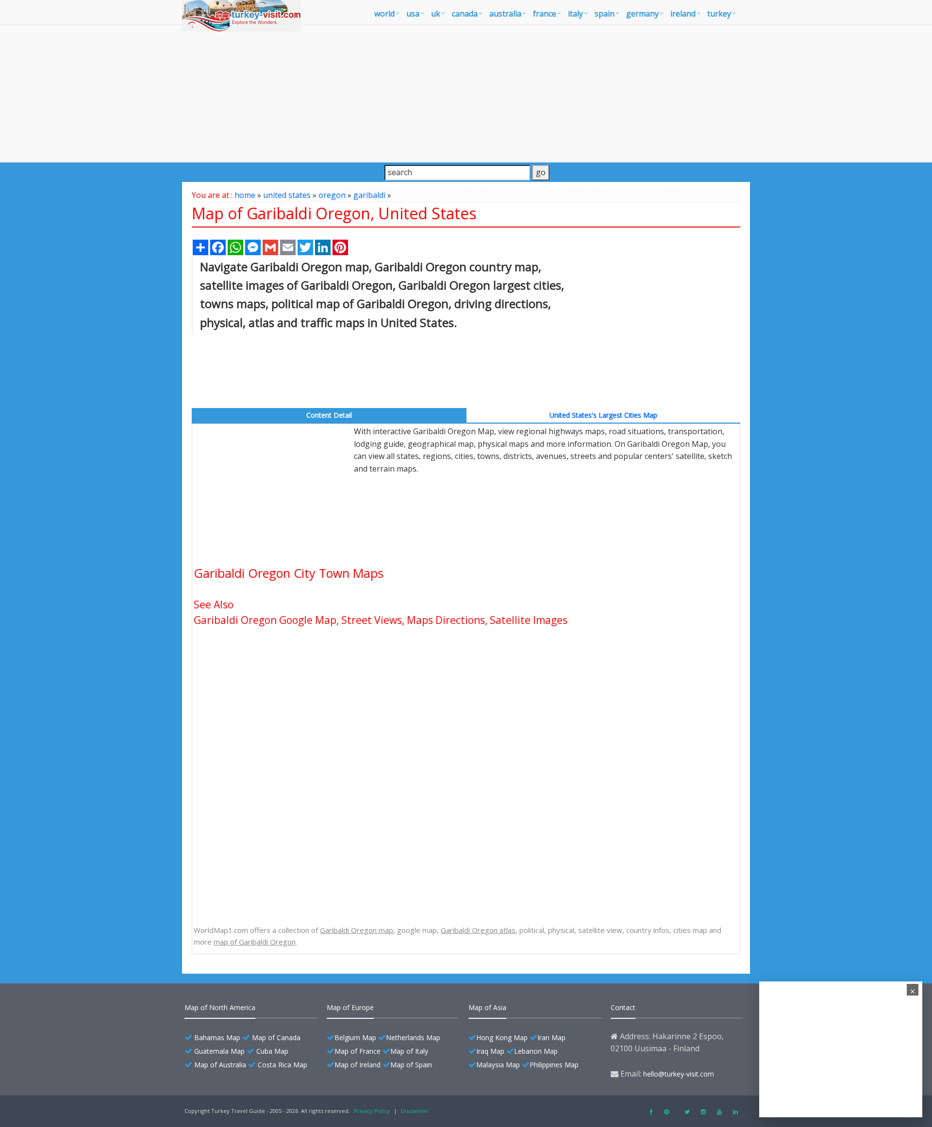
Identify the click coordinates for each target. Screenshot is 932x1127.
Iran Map (551, 1037)
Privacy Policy (372, 1110)
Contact (623, 1007)
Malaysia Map (498, 1064)
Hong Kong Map (502, 1037)
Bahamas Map (217, 1037)
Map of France (357, 1051)
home (244, 195)
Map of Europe (350, 1007)
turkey (719, 13)
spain (605, 13)
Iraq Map (490, 1051)
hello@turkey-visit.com (678, 1073)
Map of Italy (409, 1051)
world (384, 13)
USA (412, 13)
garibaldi (369, 195)
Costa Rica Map (282, 1064)
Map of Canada (276, 1037)
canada (465, 13)
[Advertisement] (466, 93)
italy (575, 13)
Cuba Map (272, 1051)
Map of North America (219, 1007)
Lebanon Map (536, 1051)
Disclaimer (415, 1110)
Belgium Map (355, 1037)
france (544, 13)
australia (505, 13)
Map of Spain (411, 1064)
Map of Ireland (357, 1064)
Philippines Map (554, 1064)
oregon (332, 195)
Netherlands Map (413, 1037)
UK (435, 13)
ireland (683, 13)
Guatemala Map (219, 1051)
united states (287, 195)
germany (642, 13)
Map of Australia (220, 1064)
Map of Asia (487, 1007)
